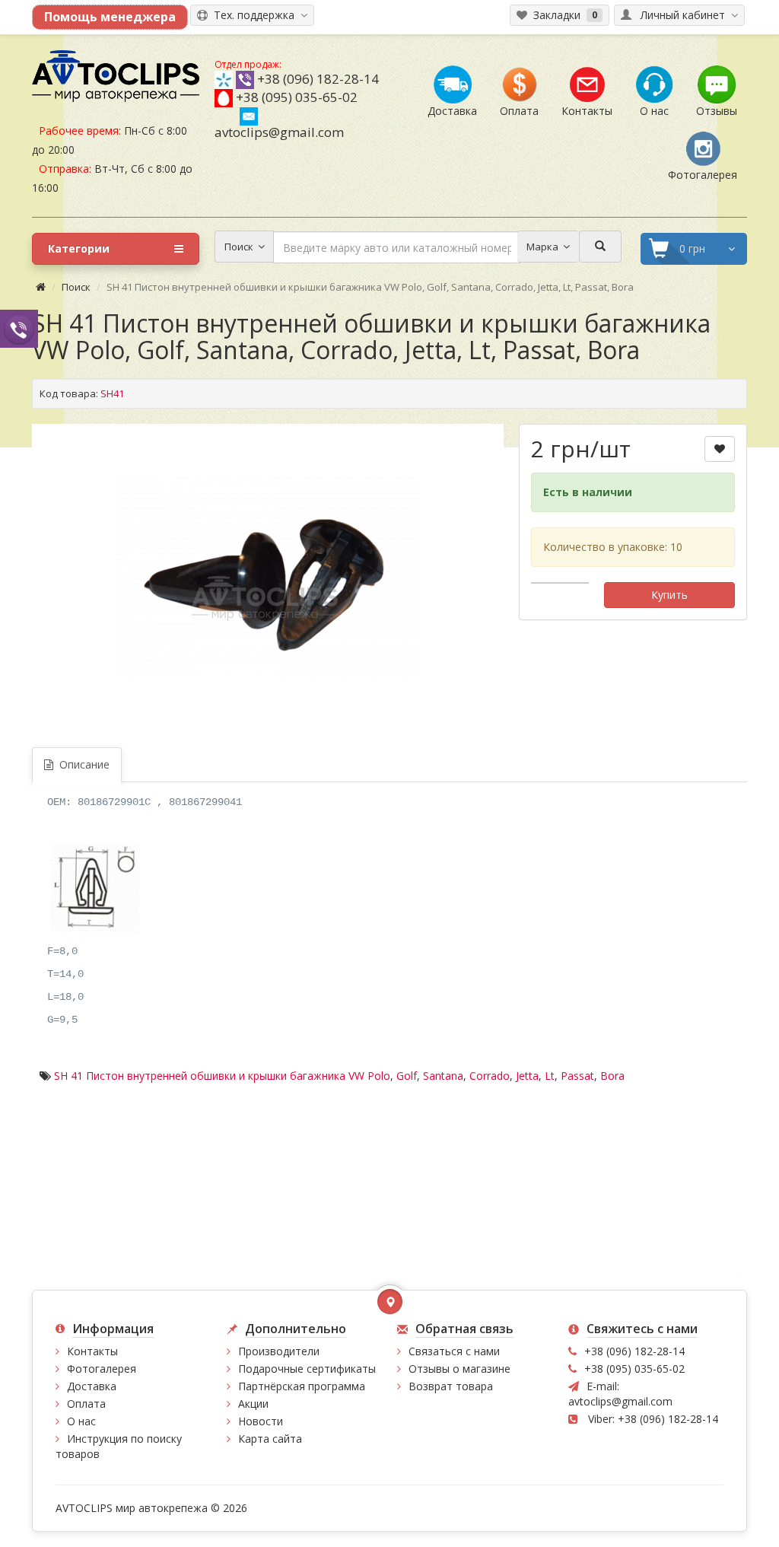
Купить (669, 594)
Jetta (527, 1075)
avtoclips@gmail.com (279, 132)
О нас (81, 1421)
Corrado (489, 1075)
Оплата (86, 1403)
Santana (443, 1075)
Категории (79, 248)
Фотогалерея (101, 1368)
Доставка (91, 1386)
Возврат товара (451, 1386)
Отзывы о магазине (459, 1368)
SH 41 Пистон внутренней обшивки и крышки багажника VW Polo (222, 1075)
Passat (577, 1075)
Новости (260, 1421)
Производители (279, 1351)
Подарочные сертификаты (307, 1368)
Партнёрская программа (301, 1386)
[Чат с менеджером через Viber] (19, 328)
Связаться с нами (454, 1351)
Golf (406, 1075)
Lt (550, 1075)
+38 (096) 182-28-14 (318, 79)
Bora (612, 1075)
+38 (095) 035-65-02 (297, 97)
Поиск (76, 287)
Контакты (92, 1351)
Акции (253, 1403)
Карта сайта (270, 1438)
